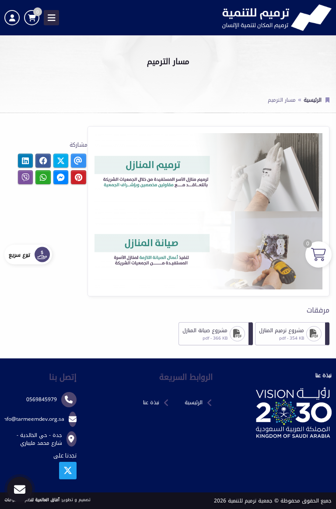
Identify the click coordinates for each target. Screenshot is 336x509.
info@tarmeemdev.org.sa (33, 419)
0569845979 (41, 399)
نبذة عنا (151, 402)
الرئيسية (313, 100)
